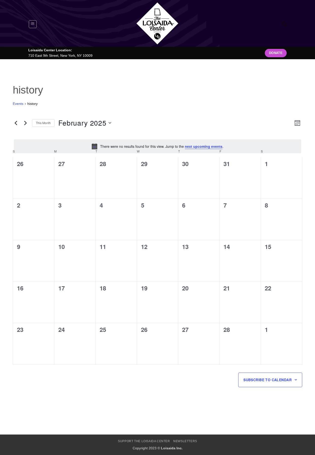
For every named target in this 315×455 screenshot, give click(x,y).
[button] (33, 24)
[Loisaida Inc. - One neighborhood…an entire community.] (157, 23)
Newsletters (185, 441)
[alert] (157, 146)
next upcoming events (203, 146)
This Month (43, 123)
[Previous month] (16, 123)
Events (18, 104)
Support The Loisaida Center (144, 441)
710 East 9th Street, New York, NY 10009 (60, 55)
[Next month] (25, 123)
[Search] (284, 24)
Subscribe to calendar (267, 379)
